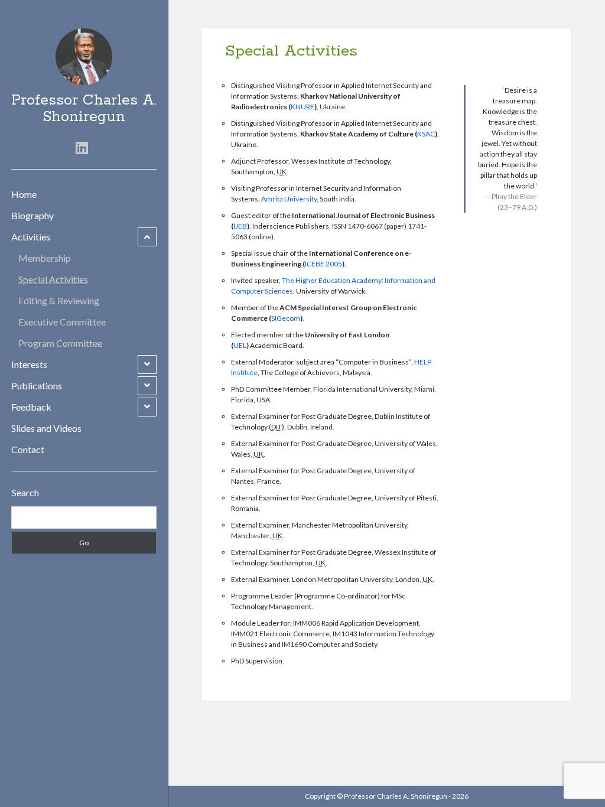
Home (24, 194)
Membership (44, 257)
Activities (30, 236)
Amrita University (289, 198)
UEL (239, 345)
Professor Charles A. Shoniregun (84, 108)
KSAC (426, 133)
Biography (32, 215)
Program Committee (60, 343)
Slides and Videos (46, 428)
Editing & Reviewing (58, 300)
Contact (27, 449)
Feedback (31, 406)
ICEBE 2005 (323, 263)
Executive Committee (62, 321)
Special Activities (53, 279)
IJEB (240, 226)
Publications (36, 385)
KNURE (302, 106)
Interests (29, 364)
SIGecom (285, 318)
